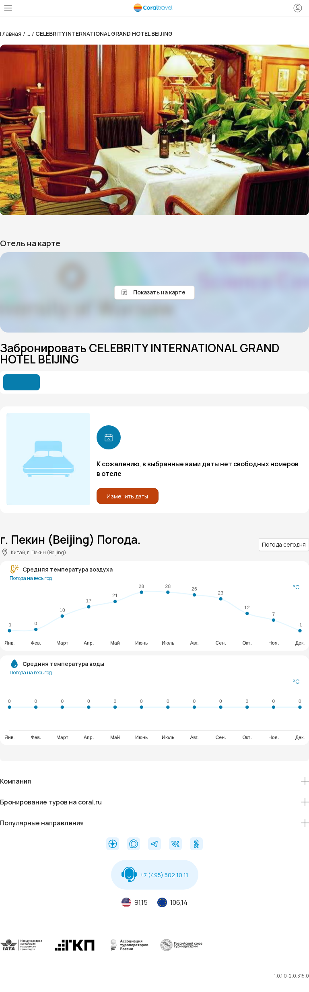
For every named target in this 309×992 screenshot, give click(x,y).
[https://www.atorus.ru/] (127, 951)
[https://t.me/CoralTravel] (154, 844)
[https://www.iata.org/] (21, 951)
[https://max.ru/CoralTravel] (133, 844)
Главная (10, 33)
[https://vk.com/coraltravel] (175, 844)
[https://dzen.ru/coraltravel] (112, 844)
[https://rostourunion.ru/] (181, 951)
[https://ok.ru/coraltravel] (196, 844)
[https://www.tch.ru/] (74, 951)
